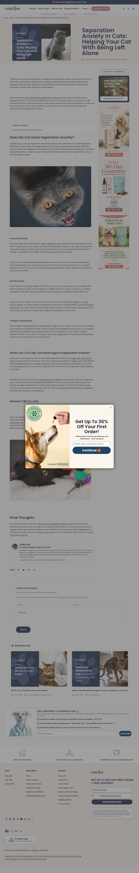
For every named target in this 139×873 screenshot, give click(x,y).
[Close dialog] (111, 407)
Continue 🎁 (91, 450)
